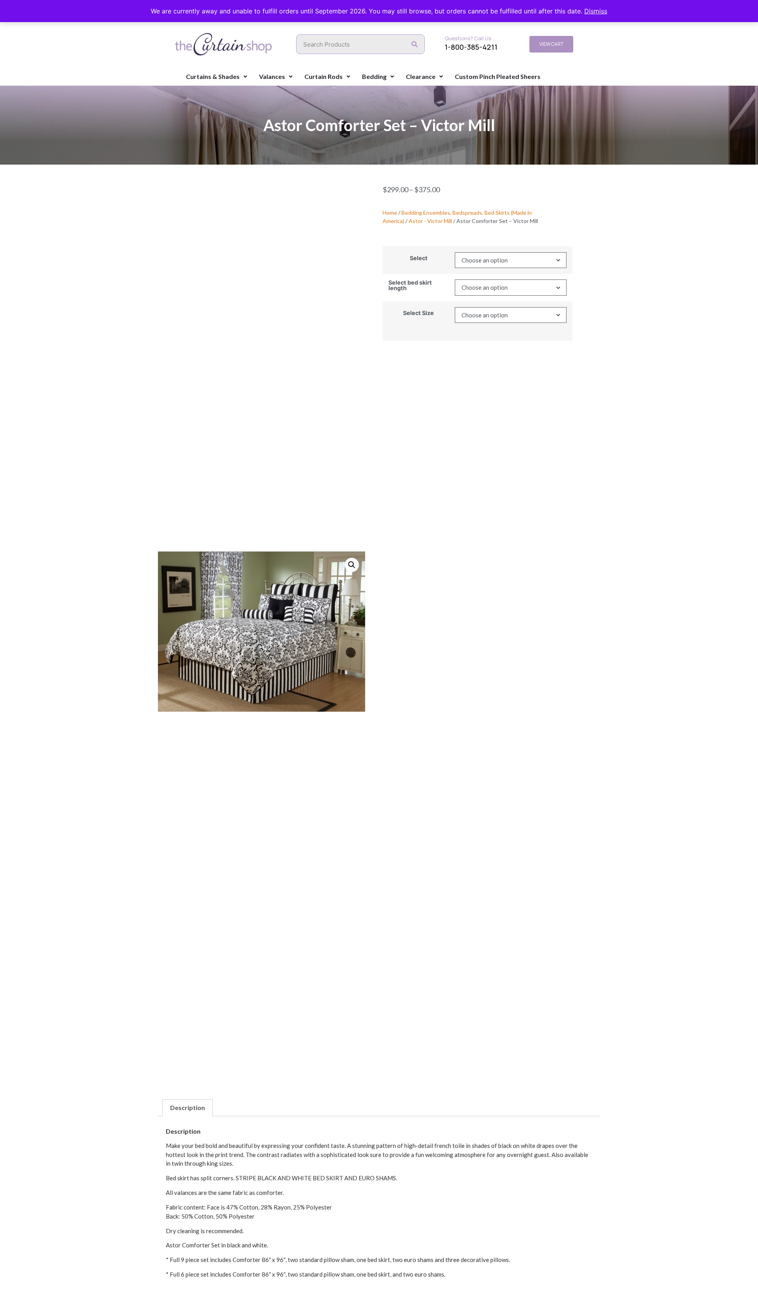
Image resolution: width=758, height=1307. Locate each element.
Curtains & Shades (213, 76)
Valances (272, 76)
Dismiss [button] (595, 11)
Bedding (374, 76)
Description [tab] (187, 1107)
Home (390, 212)
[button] (352, 565)
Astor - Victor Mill (430, 221)
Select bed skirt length (410, 285)
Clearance (420, 76)
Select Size (418, 313)
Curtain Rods (323, 76)
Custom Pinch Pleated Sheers (497, 76)
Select (419, 258)
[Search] (414, 44)
